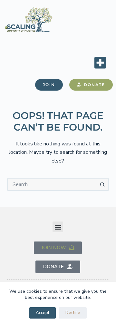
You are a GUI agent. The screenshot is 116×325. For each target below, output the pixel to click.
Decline (72, 313)
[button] (100, 62)
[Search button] (102, 184)
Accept (42, 313)
